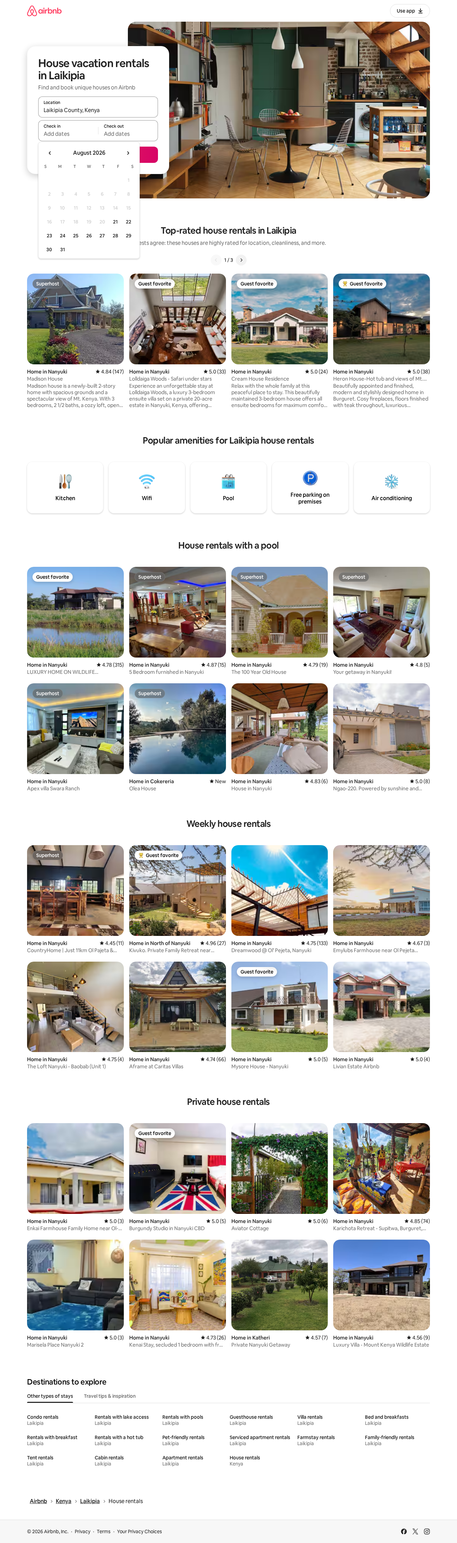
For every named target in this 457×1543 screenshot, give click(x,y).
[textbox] (68, 134)
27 (102, 236)
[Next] (241, 260)
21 (115, 222)
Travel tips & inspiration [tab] (110, 1396)
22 (128, 222)
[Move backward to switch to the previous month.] (50, 153)
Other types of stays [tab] (50, 1396)
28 (115, 236)
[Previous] (216, 260)
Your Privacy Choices (139, 1531)
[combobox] (98, 110)
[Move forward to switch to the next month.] (128, 153)
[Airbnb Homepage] (44, 10)
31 (62, 250)
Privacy (82, 1531)
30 (49, 250)
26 (89, 236)
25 (75, 236)
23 (49, 236)
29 (128, 236)
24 (62, 236)
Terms (104, 1531)
